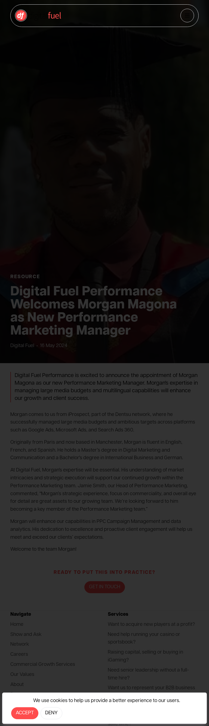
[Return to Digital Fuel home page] (38, 16)
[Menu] (187, 15)
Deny (51, 713)
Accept (25, 713)
